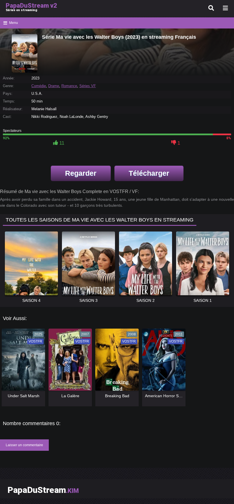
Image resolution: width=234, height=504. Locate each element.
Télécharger (149, 173)
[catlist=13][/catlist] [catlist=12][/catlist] (22, 361)
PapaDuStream (43, 490)
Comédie (38, 86)
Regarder (80, 173)
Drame (53, 86)
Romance (69, 86)
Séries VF (87, 86)
